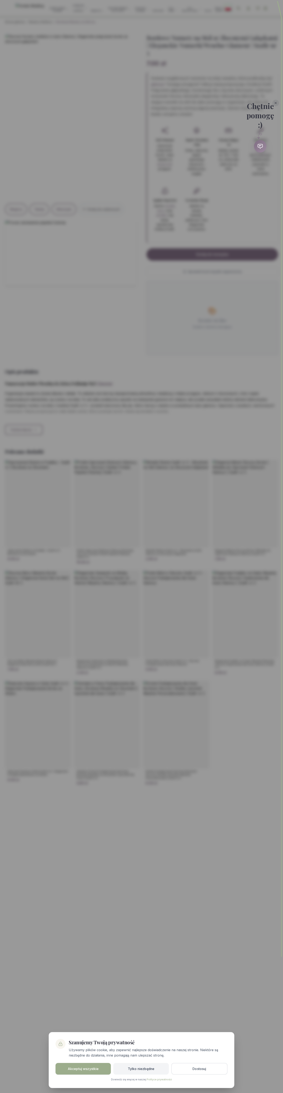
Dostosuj (199, 1069)
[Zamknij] (275, 103)
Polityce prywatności (159, 1079)
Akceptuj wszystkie (83, 1069)
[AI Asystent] (260, 146)
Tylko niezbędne (141, 1069)
